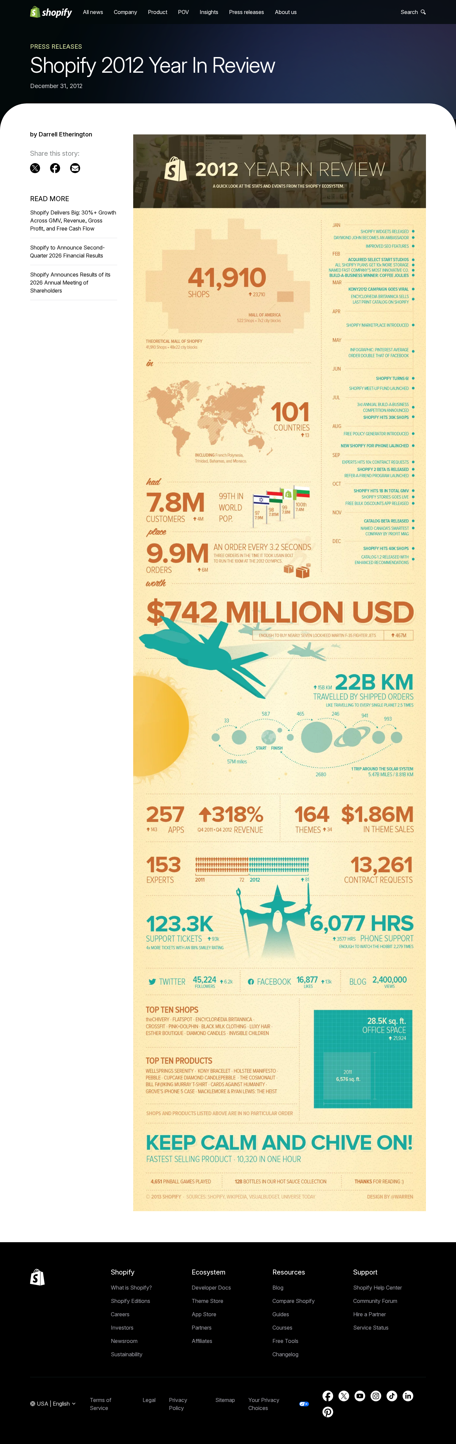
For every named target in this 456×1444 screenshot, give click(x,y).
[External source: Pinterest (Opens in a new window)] (327, 1412)
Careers (120, 1314)
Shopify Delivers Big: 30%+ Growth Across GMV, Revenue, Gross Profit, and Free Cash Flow (73, 220)
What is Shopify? (131, 1287)
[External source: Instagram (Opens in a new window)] (376, 1396)
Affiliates (202, 1341)
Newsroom (124, 1341)
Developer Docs (211, 1287)
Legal (149, 1400)
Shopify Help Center (377, 1287)
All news (93, 12)
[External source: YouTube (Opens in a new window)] (360, 1396)
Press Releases (56, 46)
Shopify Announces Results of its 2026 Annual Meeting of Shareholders (70, 282)
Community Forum (375, 1301)
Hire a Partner (369, 1314)
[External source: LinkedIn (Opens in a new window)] (408, 1396)
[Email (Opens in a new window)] (75, 168)
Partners (202, 1327)
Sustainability (127, 1354)
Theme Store (207, 1301)
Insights (209, 12)
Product (157, 12)
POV (183, 12)
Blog (277, 1287)
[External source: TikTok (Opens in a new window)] (392, 1396)
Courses (282, 1327)
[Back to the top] (37, 1277)
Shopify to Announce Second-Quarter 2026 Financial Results (67, 251)
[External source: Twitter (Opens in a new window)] (35, 168)
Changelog (285, 1354)
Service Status (371, 1327)
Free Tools (285, 1341)
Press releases (246, 12)
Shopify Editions (130, 1301)
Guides (280, 1314)
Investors (122, 1327)
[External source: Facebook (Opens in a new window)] (55, 168)
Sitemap (225, 1400)
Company (125, 12)
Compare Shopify (293, 1301)
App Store (204, 1314)
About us (286, 12)
